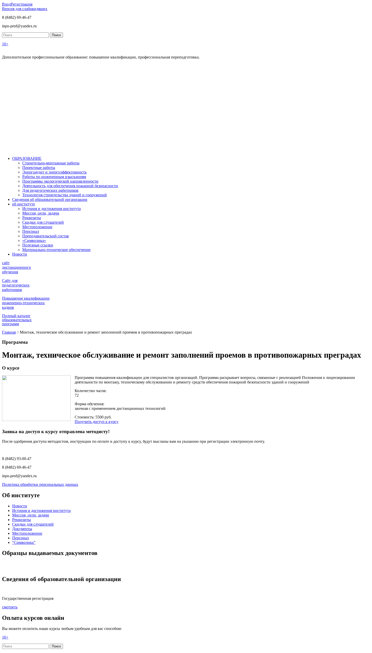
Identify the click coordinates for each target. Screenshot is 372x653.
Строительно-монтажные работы (50, 163)
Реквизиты (31, 218)
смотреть (9, 607)
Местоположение (37, 227)
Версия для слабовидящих (24, 9)
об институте (23, 204)
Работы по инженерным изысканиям (54, 177)
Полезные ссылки (37, 245)
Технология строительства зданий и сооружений (64, 195)
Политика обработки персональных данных (40, 484)
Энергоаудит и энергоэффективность (54, 172)
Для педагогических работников (50, 190)
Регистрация (21, 4)
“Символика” (23, 542)
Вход (6, 4)
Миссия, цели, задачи (40, 213)
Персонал (30, 231)
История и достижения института (51, 208)
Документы (22, 529)
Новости (19, 254)
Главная (9, 332)
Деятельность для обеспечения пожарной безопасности (70, 186)
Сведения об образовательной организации (49, 199)
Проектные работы (38, 167)
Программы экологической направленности (60, 181)
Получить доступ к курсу (96, 421)
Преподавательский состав (45, 236)
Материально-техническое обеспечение (56, 249)
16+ (5, 44)
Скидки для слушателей (43, 222)
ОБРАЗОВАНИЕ (27, 158)
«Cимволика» (34, 240)
